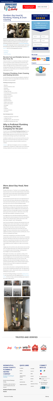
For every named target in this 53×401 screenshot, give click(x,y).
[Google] (9, 348)
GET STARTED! (40, 48)
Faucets (32, 371)
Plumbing (6, 50)
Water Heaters (22, 382)
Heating (6, 52)
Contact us (5, 144)
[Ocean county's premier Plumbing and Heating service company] (10, 7)
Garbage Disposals (23, 384)
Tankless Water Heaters (22, 376)
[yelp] (18, 348)
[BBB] (43, 348)
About (32, 381)
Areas (32, 373)
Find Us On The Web (8, 396)
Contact (32, 386)
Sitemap (47, 396)
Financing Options (34, 383)
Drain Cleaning (7, 54)
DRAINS (21, 373)
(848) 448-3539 (42, 7)
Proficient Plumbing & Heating (7, 1)
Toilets (21, 379)
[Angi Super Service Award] (26, 347)
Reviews (32, 378)
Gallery (32, 376)
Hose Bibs (32, 368)
